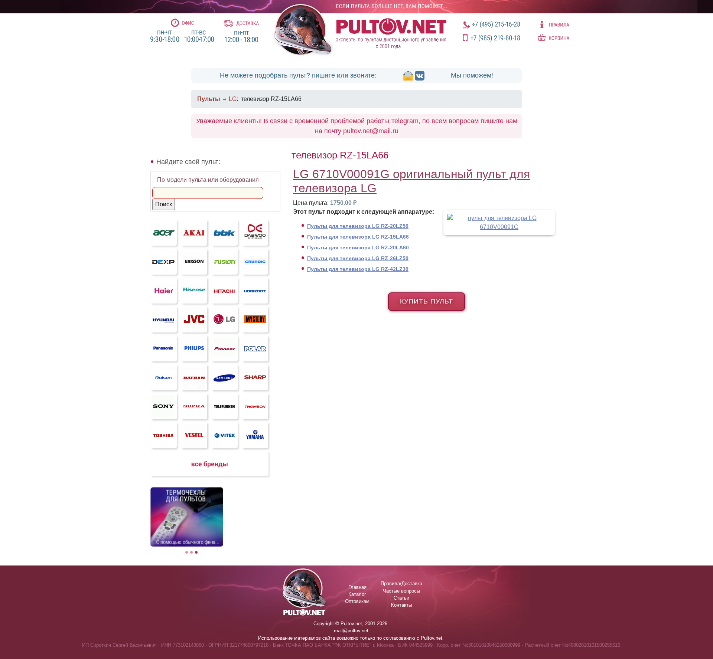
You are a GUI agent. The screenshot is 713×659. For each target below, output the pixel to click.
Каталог (357, 594)
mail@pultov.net (351, 630)
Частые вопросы (401, 591)
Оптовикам (357, 601)
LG (233, 99)
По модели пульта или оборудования (208, 180)
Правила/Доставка (401, 583)
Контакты (401, 605)
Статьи (401, 598)
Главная (357, 587)
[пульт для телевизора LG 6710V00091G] (496, 222)
